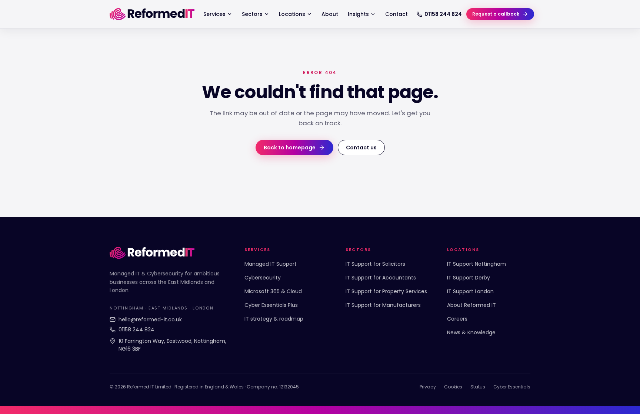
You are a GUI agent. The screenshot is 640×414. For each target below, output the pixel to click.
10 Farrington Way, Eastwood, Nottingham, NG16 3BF (172, 344)
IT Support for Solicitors (375, 264)
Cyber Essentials (511, 387)
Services (214, 14)
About (329, 14)
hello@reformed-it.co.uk (150, 319)
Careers (457, 318)
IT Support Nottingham (476, 264)
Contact (396, 14)
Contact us (361, 147)
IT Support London (470, 291)
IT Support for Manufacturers (383, 305)
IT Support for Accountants (381, 277)
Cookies (453, 387)
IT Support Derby (468, 277)
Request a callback (495, 14)
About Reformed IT (471, 305)
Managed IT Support (270, 264)
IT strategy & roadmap (273, 318)
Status (477, 387)
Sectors (252, 14)
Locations (292, 14)
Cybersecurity (262, 277)
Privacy (428, 387)
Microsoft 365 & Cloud (273, 291)
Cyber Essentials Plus (271, 305)
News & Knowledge (471, 332)
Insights (358, 14)
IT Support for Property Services (386, 291)
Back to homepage (290, 147)
